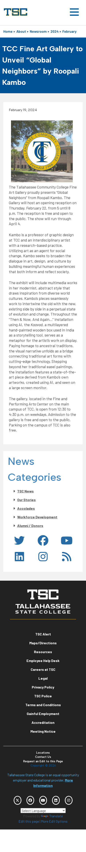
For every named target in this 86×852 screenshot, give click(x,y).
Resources (43, 652)
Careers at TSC (43, 669)
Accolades (26, 508)
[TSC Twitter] (17, 800)
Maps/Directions (43, 643)
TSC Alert (43, 634)
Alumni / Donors (30, 525)
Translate (56, 816)
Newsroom (38, 31)
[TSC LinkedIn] (56, 800)
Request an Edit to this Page (43, 761)
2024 (54, 31)
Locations (43, 752)
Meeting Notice (43, 731)
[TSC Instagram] (69, 800)
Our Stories (26, 500)
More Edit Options (54, 821)
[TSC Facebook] (30, 800)
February (69, 31)
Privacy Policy (43, 687)
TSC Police (43, 696)
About (21, 31)
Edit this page (29, 821)
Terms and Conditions (43, 705)
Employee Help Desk (43, 660)
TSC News (25, 491)
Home (8, 31)
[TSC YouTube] (43, 800)
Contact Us (43, 757)
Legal (43, 678)
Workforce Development (37, 517)
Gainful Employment (43, 713)
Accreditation (43, 722)
